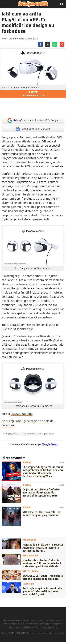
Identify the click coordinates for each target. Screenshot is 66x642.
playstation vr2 (28, 434)
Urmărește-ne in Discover (36, 129)
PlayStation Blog (22, 414)
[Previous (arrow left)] (1, 603)
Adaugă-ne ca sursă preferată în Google (36, 120)
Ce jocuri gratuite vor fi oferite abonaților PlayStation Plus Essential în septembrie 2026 (41, 492)
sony (51, 434)
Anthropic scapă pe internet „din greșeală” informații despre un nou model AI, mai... (42, 591)
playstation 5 (14, 434)
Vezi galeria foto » (33, 94)
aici (31, 329)
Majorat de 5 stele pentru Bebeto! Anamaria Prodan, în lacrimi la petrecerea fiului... (42, 547)
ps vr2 (39, 434)
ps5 (45, 434)
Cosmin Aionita (17, 39)
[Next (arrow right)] (3, 603)
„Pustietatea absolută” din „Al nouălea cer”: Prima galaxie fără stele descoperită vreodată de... (41, 563)
